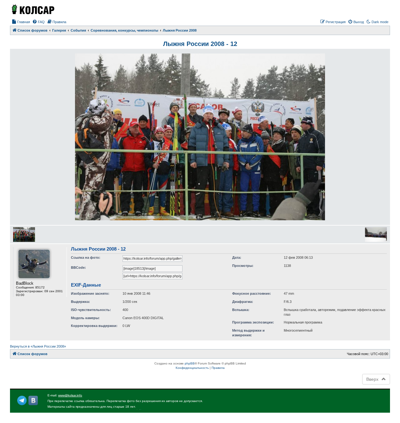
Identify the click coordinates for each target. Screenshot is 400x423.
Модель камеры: (85, 318)
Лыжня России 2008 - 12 (200, 43)
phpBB (190, 363)
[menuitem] (21, 22)
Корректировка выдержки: (94, 326)
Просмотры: (242, 266)
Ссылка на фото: (85, 257)
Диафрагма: (242, 301)
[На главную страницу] (32, 9)
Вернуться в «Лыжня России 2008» (38, 346)
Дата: (236, 257)
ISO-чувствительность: (91, 310)
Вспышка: (240, 310)
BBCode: (78, 267)
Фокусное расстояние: (251, 293)
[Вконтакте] (33, 400)
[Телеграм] (22, 400)
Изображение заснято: (90, 293)
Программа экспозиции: (253, 322)
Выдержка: (80, 301)
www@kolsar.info (70, 395)
